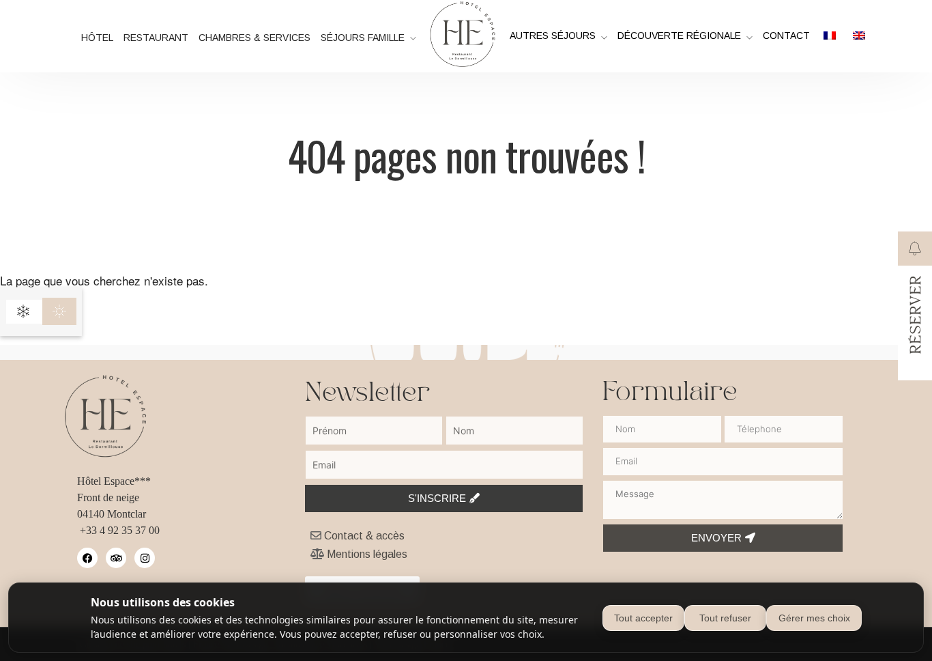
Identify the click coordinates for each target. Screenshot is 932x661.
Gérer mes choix (814, 618)
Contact (786, 35)
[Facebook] (87, 558)
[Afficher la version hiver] (23, 311)
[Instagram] (144, 558)
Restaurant (155, 37)
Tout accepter (643, 618)
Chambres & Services (254, 37)
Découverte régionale (679, 35)
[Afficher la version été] (59, 311)
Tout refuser (725, 618)
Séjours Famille (363, 37)
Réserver (916, 314)
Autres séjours (553, 35)
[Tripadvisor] (116, 558)
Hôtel (97, 37)
